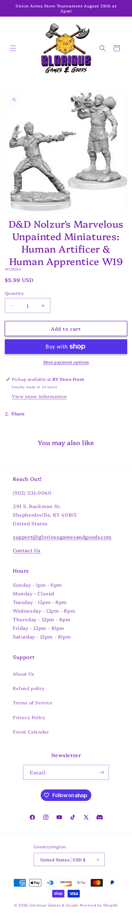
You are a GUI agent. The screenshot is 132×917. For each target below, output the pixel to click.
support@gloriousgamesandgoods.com (62, 536)
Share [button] (18, 413)
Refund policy (29, 688)
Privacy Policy (29, 717)
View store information (39, 396)
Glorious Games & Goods (54, 905)
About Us (23, 673)
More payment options (66, 361)
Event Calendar (31, 731)
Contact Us (27, 550)
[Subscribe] (102, 772)
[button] (13, 48)
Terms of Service (33, 702)
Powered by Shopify (99, 905)
